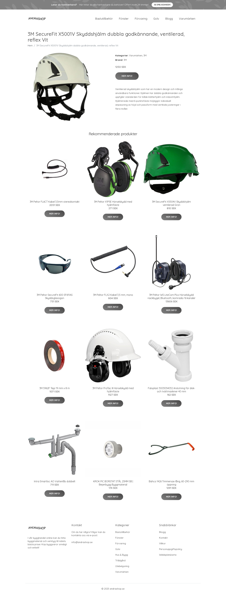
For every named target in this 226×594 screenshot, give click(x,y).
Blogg (169, 18)
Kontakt (163, 537)
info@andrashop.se (82, 542)
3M (145, 55)
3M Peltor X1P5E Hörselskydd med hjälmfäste (113, 203)
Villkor (162, 543)
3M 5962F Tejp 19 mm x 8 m (55, 388)
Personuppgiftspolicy (170, 549)
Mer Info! (127, 76)
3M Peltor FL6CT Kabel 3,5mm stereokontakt (54, 201)
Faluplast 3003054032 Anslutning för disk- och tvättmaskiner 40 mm (171, 390)
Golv (156, 18)
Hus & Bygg (121, 554)
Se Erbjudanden (162, 5)
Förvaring (141, 18)
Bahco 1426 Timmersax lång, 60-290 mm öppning (171, 483)
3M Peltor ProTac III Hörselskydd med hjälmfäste (113, 390)
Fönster (124, 18)
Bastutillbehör (104, 18)
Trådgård (120, 560)
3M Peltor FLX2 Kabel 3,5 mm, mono (113, 294)
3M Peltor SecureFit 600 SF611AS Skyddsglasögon (55, 296)
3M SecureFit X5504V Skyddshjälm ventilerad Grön (171, 203)
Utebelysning (122, 566)
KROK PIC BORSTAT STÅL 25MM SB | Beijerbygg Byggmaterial (113, 483)
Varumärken (187, 18)
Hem (30, 45)
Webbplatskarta (167, 554)
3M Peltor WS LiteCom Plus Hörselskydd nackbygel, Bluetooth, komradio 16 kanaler (171, 296)
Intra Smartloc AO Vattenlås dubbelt (54, 481)
